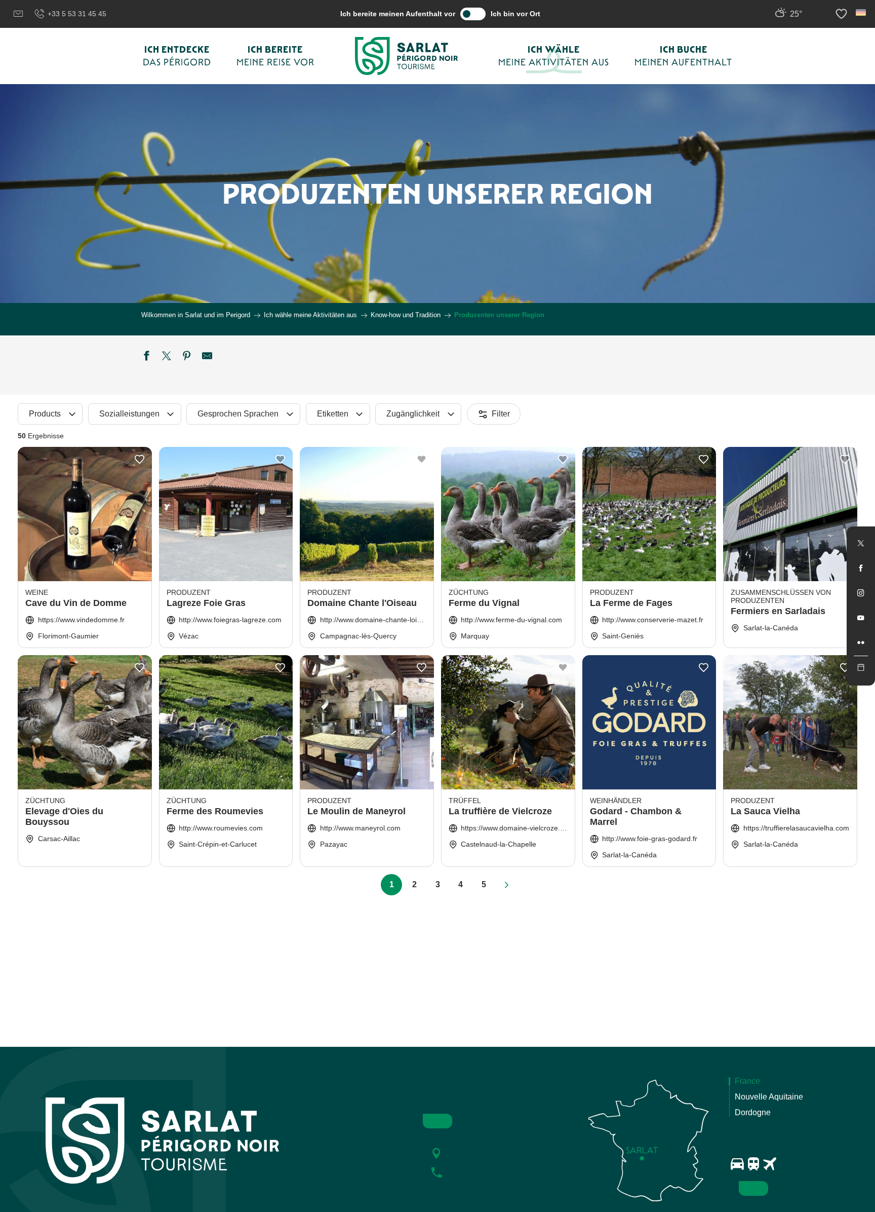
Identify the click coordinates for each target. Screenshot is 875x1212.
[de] (861, 12)
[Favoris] (842, 14)
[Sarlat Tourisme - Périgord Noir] (406, 56)
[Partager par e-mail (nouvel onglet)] (207, 357)
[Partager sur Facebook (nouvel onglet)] (146, 357)
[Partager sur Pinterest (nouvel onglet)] (187, 357)
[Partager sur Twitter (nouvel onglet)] (167, 357)
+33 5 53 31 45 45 (77, 14)
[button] (861, 12)
